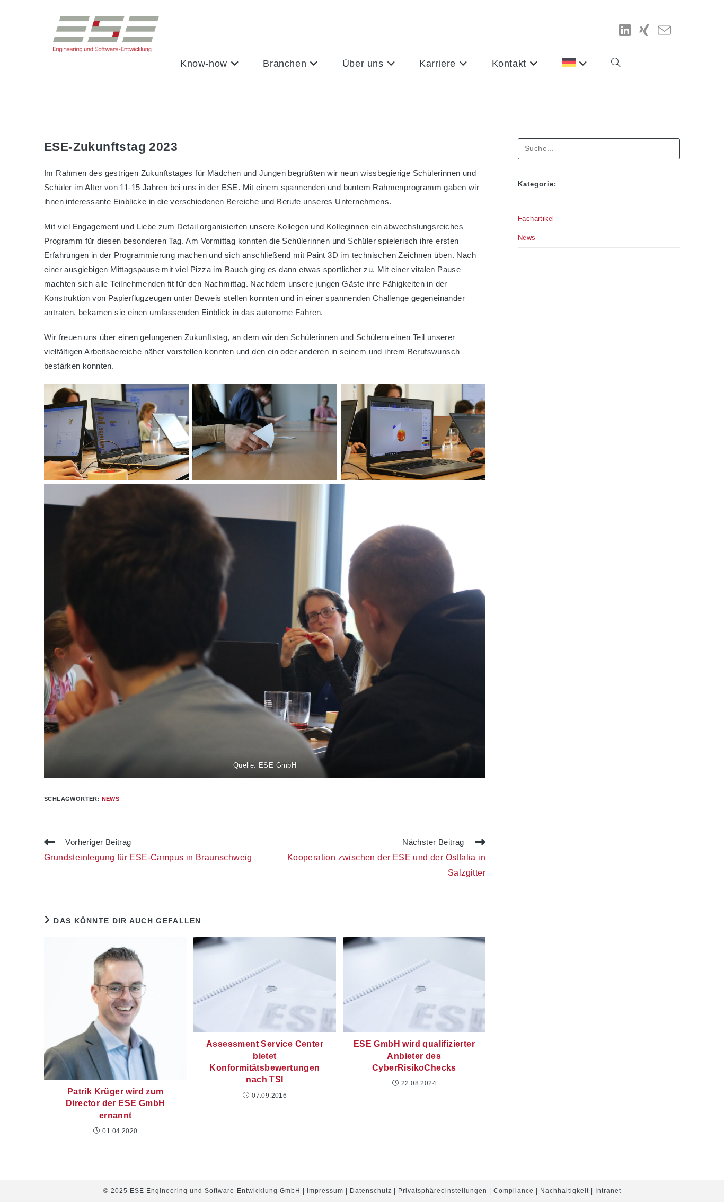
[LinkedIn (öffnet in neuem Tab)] (625, 30)
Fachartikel (536, 218)
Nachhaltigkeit (564, 1191)
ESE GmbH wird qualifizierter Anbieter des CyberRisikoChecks (414, 1055)
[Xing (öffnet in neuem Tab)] (644, 30)
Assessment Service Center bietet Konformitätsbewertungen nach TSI (264, 1061)
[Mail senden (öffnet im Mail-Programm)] (664, 31)
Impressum (325, 1191)
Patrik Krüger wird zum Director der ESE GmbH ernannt (115, 1103)
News (111, 799)
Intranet (608, 1191)
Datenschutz (371, 1191)
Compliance (513, 1191)
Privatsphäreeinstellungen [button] (442, 1191)
